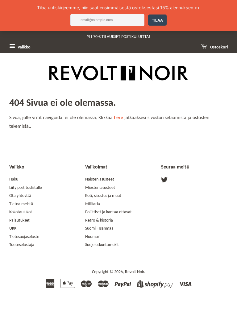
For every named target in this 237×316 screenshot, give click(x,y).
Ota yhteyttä (20, 196)
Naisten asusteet (99, 179)
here (118, 117)
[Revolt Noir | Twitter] (164, 181)
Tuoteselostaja (21, 245)
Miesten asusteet (100, 188)
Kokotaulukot (20, 212)
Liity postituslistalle (25, 188)
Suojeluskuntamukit (102, 245)
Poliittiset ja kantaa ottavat (108, 212)
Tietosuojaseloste (24, 237)
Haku (13, 179)
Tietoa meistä (21, 204)
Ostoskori (218, 47)
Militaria (92, 204)
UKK (12, 229)
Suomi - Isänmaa (99, 229)
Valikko (24, 47)
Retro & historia (99, 220)
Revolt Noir (134, 272)
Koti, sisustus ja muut (103, 196)
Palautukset (19, 220)
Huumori (92, 237)
